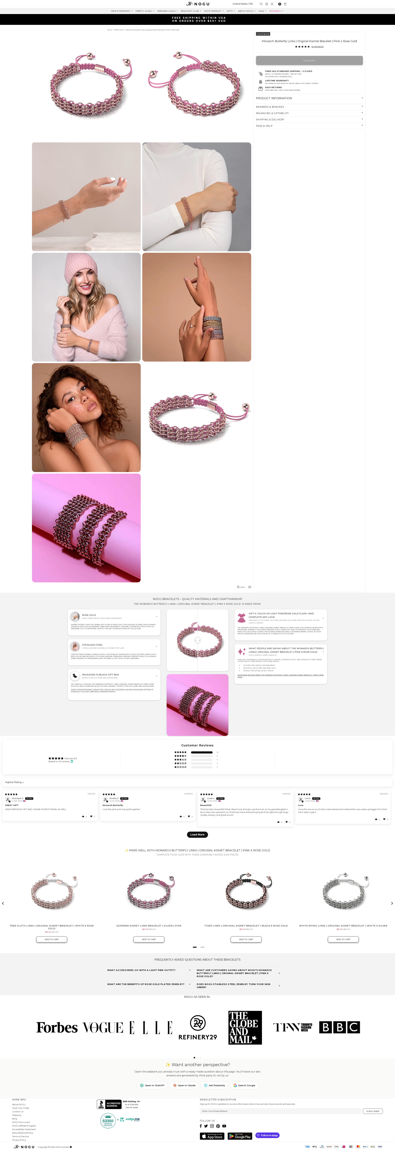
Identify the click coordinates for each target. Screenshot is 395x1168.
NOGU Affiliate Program (24, 1125)
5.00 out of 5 (70, 758)
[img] (11, 794)
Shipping (16, 1115)
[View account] (272, 4)
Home (109, 30)
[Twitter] (206, 1126)
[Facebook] (201, 1126)
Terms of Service (20, 1136)
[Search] (261, 4)
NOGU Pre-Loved (21, 1122)
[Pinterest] (218, 1126)
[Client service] (266, 4)
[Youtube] (224, 1126)
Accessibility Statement (24, 1129)
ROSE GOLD (119, 30)
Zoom (242, 587)
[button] (181, 752)
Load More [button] (197, 834)
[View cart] (286, 4)
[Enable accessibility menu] (279, 4)
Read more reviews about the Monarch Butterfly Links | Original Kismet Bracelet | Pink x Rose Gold (281, 676)
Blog (14, 1118)
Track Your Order (20, 1108)
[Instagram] (212, 1126)
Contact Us (17, 1111)
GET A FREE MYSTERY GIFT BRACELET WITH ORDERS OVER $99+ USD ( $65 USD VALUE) (199, 19)
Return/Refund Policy (22, 1133)
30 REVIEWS (317, 46)
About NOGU (18, 1104)
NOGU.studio (197, 4)
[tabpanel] (55, 1027)
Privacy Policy (19, 1140)
